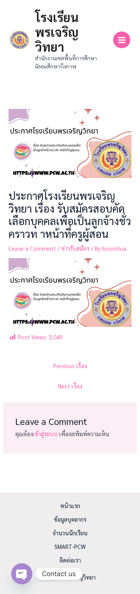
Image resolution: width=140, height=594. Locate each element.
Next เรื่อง (70, 386)
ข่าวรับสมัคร (75, 248)
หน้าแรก (70, 505)
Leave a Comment (32, 248)
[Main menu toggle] (121, 40)
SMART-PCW (70, 546)
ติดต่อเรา (70, 560)
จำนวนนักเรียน (70, 532)
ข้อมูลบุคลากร (70, 519)
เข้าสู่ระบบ (45, 433)
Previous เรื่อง (70, 365)
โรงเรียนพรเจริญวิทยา (57, 32)
